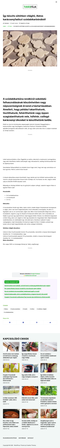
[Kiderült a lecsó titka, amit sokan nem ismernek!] (30, 390)
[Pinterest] (37, 322)
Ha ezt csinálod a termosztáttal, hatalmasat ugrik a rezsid (21, 291)
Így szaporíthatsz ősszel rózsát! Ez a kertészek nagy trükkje (22, 288)
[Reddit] (50, 322)
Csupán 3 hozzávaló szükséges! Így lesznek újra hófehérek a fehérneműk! (27, 297)
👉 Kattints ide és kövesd (30, 275)
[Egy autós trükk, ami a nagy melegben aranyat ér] (30, 367)
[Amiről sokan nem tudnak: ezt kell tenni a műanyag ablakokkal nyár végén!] (11, 346)
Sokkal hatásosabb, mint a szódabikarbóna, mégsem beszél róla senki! (26, 294)
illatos (6, 309)
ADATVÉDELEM (22, 438)
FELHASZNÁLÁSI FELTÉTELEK (10, 438)
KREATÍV (23, 23)
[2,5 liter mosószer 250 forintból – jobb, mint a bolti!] (11, 390)
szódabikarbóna (8, 312)
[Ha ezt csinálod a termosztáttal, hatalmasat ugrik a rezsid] (49, 346)
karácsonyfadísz (15, 309)
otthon (32, 309)
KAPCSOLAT (30, 438)
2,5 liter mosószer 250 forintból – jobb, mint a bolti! (10, 399)
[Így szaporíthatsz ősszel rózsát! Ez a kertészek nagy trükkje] (30, 346)
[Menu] (56, 2)
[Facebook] (10, 322)
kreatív (25, 309)
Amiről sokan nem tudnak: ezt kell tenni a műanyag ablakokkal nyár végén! (27, 285)
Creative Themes (31, 445)
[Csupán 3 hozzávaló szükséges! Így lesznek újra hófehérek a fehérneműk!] (11, 367)
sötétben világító (41, 309)
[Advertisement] (30, 83)
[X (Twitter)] (23, 322)
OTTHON (27, 23)
